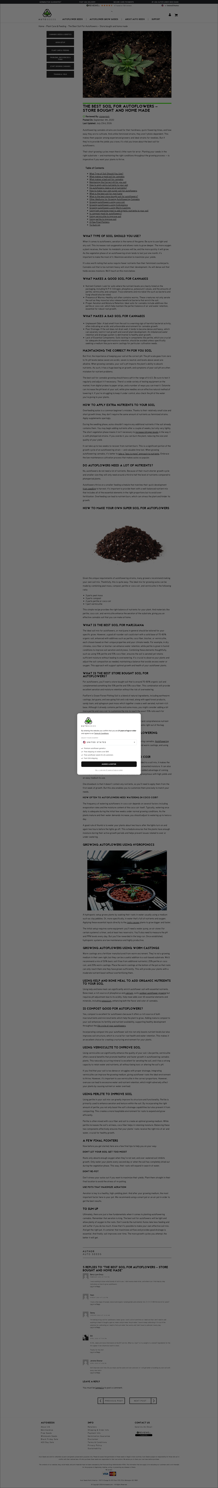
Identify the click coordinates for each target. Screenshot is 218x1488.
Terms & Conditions (101, 733)
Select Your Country (89, 738)
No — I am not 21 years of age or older (109, 770)
